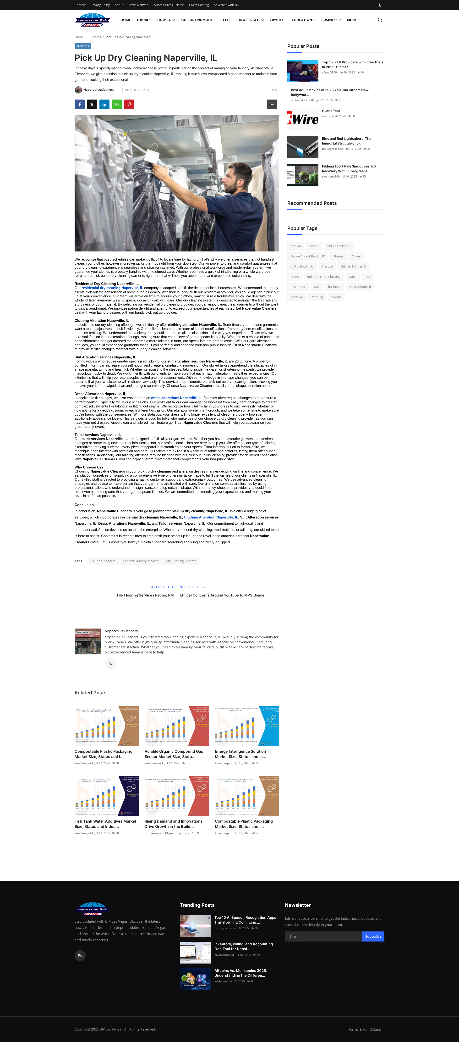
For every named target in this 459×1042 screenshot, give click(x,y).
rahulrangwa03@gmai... (161, 833)
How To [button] (164, 19)
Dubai (353, 276)
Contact (80, 5)
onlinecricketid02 (303, 100)
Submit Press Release (169, 5)
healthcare (298, 286)
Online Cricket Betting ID (307, 256)
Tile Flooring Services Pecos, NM (145, 595)
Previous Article (161, 587)
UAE (317, 286)
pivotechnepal (224, 955)
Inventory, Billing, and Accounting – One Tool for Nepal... (245, 946)
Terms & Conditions (364, 1029)
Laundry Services (103, 561)
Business (94, 37)
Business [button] (329, 19)
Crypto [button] (276, 19)
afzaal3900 (329, 72)
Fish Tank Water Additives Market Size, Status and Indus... (105, 824)
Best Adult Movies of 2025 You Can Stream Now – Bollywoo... (331, 92)
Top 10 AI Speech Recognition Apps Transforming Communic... (245, 920)
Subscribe (373, 936)
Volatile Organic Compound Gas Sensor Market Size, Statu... (174, 754)
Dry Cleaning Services (181, 561)
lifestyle (327, 266)
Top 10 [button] (142, 19)
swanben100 (331, 176)
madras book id (360, 286)
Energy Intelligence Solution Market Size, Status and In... (240, 754)
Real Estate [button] (249, 19)
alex (325, 116)
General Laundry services (140, 561)
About (119, 5)
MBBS (294, 276)
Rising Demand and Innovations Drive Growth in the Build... (174, 824)
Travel (356, 256)
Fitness (338, 256)
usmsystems (223, 928)
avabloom (221, 981)
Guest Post (331, 111)
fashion (295, 246)
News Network (138, 5)
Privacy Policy (100, 5)
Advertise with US (226, 5)
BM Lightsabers (333, 149)
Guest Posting (199, 5)
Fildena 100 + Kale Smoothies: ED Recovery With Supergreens (349, 168)
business (334, 286)
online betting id (302, 266)
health (313, 246)
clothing (317, 297)
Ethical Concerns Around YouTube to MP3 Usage (222, 595)
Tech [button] (225, 19)
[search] (380, 19)
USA (368, 276)
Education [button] (302, 19)
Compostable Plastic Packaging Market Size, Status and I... (103, 754)
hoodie (336, 297)
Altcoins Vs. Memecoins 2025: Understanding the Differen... (240, 973)
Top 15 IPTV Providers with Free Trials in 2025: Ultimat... (352, 64)
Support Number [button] (196, 19)
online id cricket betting (323, 276)
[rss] (80, 955)
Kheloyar (296, 297)
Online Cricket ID (338, 246)
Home (125, 19)
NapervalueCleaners (121, 631)
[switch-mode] (380, 5)
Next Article (189, 587)
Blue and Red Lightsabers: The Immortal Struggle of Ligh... (346, 140)
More (352, 19)
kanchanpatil (84, 763)
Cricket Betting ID (353, 266)
